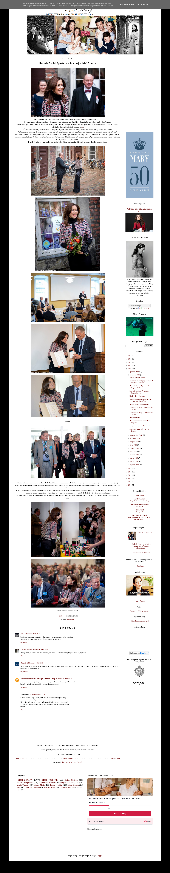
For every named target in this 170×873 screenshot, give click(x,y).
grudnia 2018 (134, 372)
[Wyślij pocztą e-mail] (67, 616)
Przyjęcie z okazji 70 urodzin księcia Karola (139, 392)
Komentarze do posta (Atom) (72, 762)
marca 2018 (134, 458)
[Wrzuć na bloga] (70, 616)
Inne (18, 787)
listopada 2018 (135, 375)
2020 (130, 362)
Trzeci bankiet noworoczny (141, 552)
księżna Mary (70, 619)
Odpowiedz (24, 642)
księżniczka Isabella (47, 782)
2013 (130, 482)
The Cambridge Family (140, 515)
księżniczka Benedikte (32, 787)
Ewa (21, 634)
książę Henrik (73, 785)
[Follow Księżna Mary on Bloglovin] (139, 654)
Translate (146, 308)
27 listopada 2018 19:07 (37, 694)
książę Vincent (22, 785)
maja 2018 (133, 451)
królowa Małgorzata (25, 782)
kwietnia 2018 (135, 455)
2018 (130, 369)
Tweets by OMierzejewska (139, 611)
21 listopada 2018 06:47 (32, 634)
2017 (130, 469)
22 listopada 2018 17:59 (35, 663)
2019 (130, 365)
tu (82, 127)
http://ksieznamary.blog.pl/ (140, 621)
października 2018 (136, 435)
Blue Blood (140, 510)
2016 (130, 472)
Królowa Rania (139, 499)
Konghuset (140, 566)
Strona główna (68, 758)
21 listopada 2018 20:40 (40, 649)
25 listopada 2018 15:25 (64, 679)
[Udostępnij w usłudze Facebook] (74, 616)
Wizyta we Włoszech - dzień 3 (140, 404)
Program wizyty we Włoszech (140, 426)
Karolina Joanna (26, 649)
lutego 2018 (134, 461)
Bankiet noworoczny (145, 532)
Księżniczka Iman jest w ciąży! (139, 501)
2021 (130, 359)
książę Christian (71, 780)
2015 (130, 475)
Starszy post (115, 758)
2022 (130, 356)
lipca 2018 (133, 445)
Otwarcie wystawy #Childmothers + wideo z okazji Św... (141, 400)
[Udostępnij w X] (72, 616)
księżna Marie (39, 785)
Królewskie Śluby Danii (68, 787)
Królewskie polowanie (137, 396)
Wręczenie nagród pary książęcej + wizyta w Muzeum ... (141, 382)
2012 (130, 485)
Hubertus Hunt (135, 418)
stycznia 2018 (135, 465)
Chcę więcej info (127, 4)
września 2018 (135, 438)
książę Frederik (49, 779)
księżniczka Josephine (69, 782)
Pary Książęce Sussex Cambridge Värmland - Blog (37, 679)
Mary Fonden (140, 601)
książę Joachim (56, 785)
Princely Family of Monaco (139, 504)
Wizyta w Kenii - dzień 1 (138, 378)
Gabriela (23, 663)
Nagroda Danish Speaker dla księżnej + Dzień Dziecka (139, 387)
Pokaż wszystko (149, 522)
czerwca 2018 (135, 448)
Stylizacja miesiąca (50, 787)
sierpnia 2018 (134, 442)
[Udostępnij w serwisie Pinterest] (76, 616)
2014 (130, 478)
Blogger (99, 856)
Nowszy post (20, 758)
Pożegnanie (139, 506)
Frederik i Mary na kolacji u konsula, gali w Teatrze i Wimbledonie (141, 546)
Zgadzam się (142, 4)
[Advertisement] (139, 93)
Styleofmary (140, 495)
